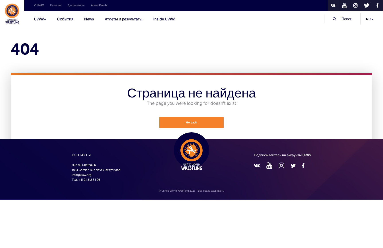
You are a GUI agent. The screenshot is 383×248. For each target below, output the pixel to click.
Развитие (55, 5)
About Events (99, 5)
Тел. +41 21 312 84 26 (86, 179)
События (65, 19)
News (89, 19)
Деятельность (76, 5)
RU (369, 18)
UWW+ (40, 19)
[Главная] (12, 13)
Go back (191, 122)
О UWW (39, 5)
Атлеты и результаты (123, 19)
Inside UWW (164, 19)
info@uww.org (81, 175)
